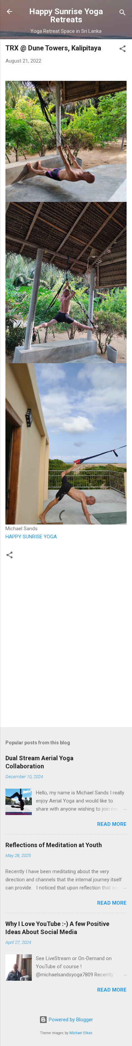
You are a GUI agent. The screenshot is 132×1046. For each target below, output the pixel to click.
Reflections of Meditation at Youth (53, 845)
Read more (112, 824)
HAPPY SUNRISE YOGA (31, 537)
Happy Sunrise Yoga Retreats (66, 15)
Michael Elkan (80, 1033)
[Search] (122, 13)
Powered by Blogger (70, 1020)
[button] (122, 50)
